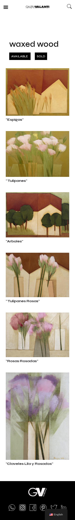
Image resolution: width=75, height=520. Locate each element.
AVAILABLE (20, 56)
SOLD (41, 56)
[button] (5, 7)
